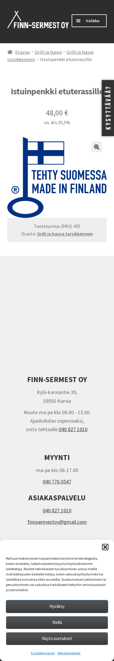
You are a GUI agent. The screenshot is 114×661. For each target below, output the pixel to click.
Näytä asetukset (57, 638)
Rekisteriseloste (69, 653)
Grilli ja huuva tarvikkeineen (65, 234)
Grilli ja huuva (48, 52)
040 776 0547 (57, 481)
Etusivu (22, 52)
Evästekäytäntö (43, 653)
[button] (105, 547)
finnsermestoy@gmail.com (57, 521)
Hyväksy (57, 606)
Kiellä (57, 622)
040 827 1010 (73, 429)
